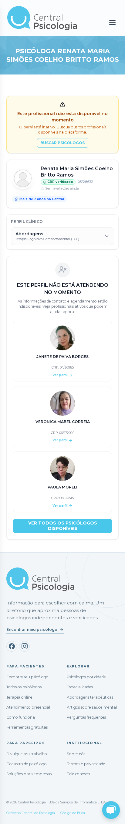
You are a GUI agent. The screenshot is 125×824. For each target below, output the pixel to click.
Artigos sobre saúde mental (92, 707)
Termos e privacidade (86, 764)
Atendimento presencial (28, 707)
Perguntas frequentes (86, 717)
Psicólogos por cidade (86, 677)
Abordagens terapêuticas (90, 697)
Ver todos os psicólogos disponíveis (62, 525)
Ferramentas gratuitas (27, 727)
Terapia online (19, 697)
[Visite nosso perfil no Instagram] (24, 646)
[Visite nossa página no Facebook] (11, 646)
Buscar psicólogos (62, 143)
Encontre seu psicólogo (27, 677)
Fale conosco (78, 774)
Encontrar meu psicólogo (31, 629)
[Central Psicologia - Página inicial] (45, 18)
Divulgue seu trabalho (26, 754)
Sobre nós (76, 754)
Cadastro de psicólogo (26, 764)
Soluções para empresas (29, 774)
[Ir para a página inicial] (40, 579)
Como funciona (20, 717)
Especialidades (80, 687)
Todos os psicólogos (24, 687)
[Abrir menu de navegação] (112, 23)
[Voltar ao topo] (10, 814)
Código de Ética (72, 813)
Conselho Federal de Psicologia (30, 813)
